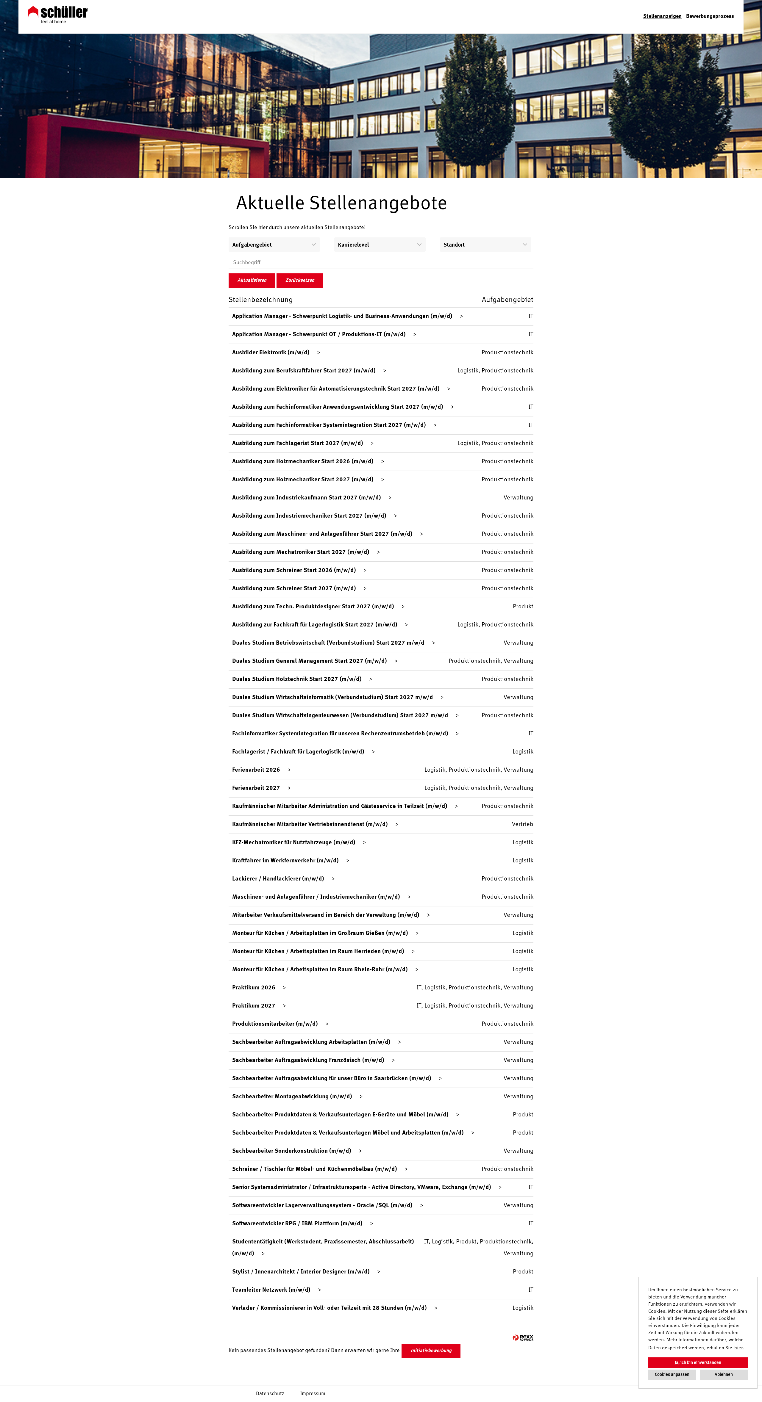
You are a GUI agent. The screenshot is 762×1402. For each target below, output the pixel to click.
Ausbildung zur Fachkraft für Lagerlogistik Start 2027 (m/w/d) (314, 625)
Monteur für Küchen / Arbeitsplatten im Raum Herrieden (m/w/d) (318, 952)
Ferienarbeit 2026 (256, 770)
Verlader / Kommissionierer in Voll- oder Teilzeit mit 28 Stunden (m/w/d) (329, 1308)
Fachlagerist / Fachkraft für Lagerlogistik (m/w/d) (298, 752)
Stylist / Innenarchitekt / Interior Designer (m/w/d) (301, 1272)
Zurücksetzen (299, 280)
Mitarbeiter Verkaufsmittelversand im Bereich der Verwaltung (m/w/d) (325, 915)
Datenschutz (270, 1393)
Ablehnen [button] (724, 1375)
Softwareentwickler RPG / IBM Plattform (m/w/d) (297, 1224)
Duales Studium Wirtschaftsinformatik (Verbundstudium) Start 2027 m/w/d (332, 698)
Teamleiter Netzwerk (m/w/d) (271, 1290)
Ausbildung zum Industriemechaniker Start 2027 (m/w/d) (309, 516)
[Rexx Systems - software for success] (523, 1338)
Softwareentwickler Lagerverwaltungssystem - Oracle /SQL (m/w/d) (322, 1206)
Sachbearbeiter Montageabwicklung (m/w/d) (292, 1097)
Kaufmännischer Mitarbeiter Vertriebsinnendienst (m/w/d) (310, 825)
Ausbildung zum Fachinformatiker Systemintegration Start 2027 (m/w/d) (329, 425)
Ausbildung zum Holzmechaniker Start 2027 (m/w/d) (303, 480)
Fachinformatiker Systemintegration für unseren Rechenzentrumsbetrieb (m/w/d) (340, 734)
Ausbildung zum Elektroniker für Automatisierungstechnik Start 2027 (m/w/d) (336, 389)
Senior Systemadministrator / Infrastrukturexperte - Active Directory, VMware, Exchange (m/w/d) (361, 1187)
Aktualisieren (252, 280)
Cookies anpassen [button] (672, 1375)
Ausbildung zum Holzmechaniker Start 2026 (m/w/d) (303, 462)
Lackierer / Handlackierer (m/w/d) (278, 879)
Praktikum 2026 (253, 988)
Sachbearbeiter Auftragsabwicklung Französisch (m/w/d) (308, 1060)
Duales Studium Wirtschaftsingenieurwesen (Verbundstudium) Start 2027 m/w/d (340, 716)
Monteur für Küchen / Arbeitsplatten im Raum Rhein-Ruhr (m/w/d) (320, 970)
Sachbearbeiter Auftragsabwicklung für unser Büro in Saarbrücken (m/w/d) (331, 1079)
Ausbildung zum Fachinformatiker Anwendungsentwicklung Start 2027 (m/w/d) (337, 407)
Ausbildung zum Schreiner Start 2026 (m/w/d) (294, 571)
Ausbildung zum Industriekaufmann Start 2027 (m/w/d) (306, 498)
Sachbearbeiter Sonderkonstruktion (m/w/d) (291, 1151)
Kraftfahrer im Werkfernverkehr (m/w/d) (285, 861)
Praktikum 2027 (253, 1006)
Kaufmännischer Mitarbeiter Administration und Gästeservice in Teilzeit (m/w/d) (339, 806)
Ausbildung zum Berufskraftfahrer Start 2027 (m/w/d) (304, 371)
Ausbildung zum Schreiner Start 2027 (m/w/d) (294, 589)
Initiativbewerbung (431, 1350)
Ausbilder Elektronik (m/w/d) (271, 353)
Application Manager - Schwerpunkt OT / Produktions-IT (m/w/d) (319, 335)
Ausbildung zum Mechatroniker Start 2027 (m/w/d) (300, 552)
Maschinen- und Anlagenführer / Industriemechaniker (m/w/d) (316, 897)
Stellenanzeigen (662, 16)
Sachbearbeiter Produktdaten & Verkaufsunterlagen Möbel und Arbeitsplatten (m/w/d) (348, 1133)
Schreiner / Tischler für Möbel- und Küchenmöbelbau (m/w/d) (314, 1169)
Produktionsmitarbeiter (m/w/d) (275, 1024)
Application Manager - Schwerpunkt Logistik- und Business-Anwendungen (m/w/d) (342, 316)
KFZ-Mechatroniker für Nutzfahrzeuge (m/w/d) (293, 843)
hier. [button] (739, 1348)
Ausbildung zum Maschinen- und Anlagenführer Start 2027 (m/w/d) (322, 534)
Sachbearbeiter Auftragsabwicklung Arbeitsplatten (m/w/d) (311, 1042)
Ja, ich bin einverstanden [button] (698, 1363)
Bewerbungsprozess (710, 16)
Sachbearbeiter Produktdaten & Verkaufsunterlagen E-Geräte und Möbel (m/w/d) (340, 1115)
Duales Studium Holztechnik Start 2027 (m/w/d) (297, 679)
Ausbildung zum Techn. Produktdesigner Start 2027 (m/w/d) (313, 607)
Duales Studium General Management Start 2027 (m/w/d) (309, 661)
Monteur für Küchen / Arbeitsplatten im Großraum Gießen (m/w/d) (320, 933)
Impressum (312, 1393)
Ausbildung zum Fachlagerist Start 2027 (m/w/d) (297, 444)
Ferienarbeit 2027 (256, 788)
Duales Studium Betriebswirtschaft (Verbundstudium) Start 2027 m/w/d (328, 643)
